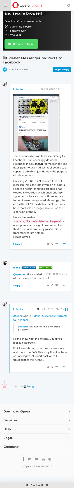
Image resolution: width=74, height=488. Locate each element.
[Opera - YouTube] (36, 459)
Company (11, 446)
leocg (16, 267)
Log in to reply (62, 69)
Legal (8, 438)
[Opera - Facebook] (23, 459)
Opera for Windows (18, 69)
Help (7, 429)
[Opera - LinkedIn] (43, 459)
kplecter (18, 89)
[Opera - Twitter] (29, 459)
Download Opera (23, 43)
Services (10, 420)
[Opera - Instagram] (50, 459)
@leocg (18, 315)
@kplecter (19, 274)
